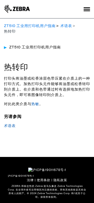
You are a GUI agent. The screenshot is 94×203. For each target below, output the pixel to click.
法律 (30, 180)
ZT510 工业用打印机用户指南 (30, 26)
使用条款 (43, 180)
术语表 (66, 26)
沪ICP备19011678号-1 (21, 176)
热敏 (35, 104)
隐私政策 (60, 180)
